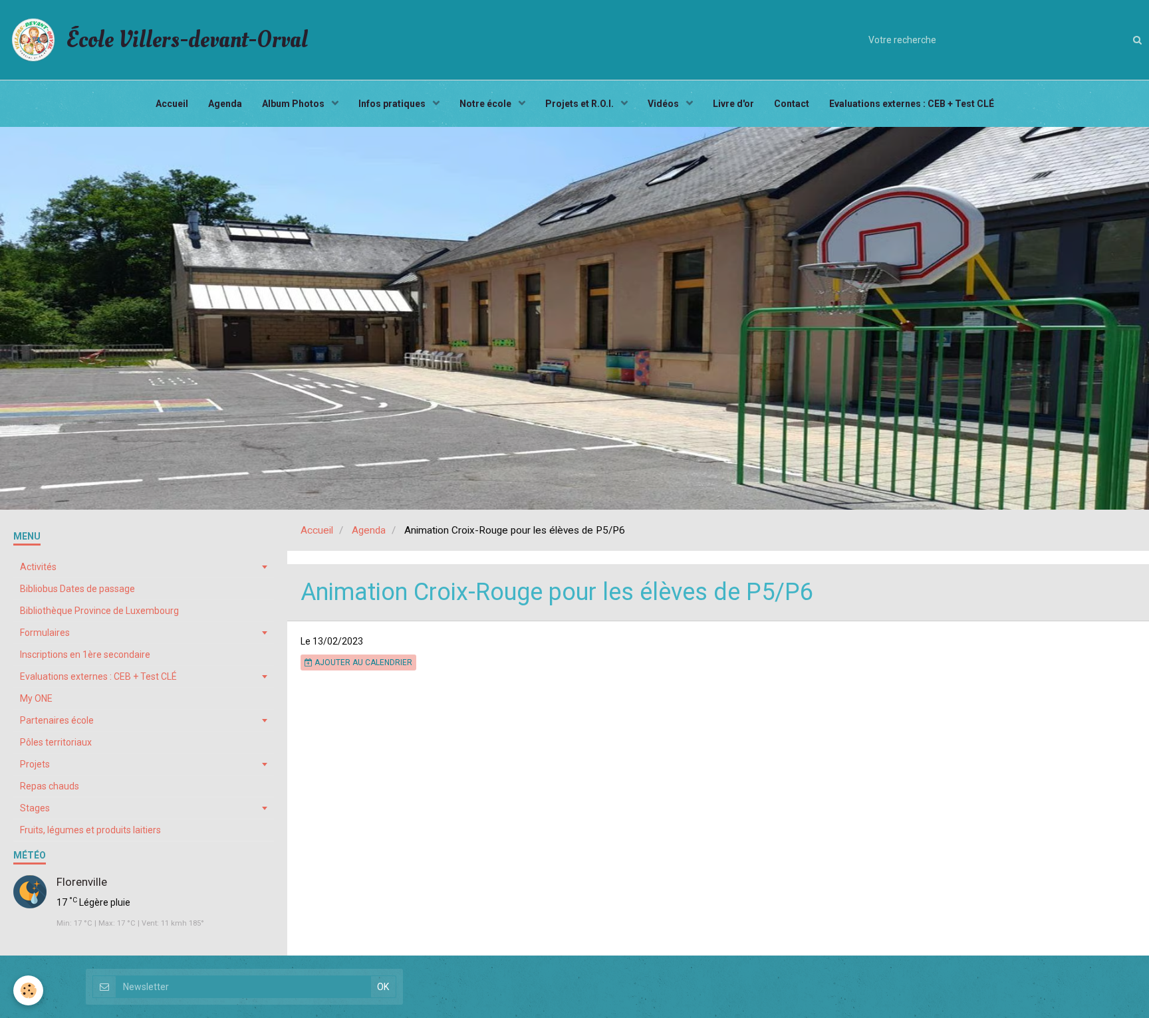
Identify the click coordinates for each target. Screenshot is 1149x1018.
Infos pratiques (393, 103)
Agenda (225, 103)
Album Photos (294, 103)
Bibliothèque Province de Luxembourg (99, 610)
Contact (791, 103)
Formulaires (45, 632)
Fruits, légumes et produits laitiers (90, 830)
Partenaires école (57, 720)
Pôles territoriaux (56, 742)
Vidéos (664, 103)
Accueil (172, 103)
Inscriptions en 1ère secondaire (85, 654)
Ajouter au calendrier (362, 662)
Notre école (486, 103)
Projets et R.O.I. (580, 103)
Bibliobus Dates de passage (77, 588)
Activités (38, 566)
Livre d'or (733, 103)
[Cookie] (28, 990)
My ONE (36, 698)
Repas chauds (49, 786)
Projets (35, 764)
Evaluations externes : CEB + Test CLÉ (911, 103)
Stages (35, 808)
